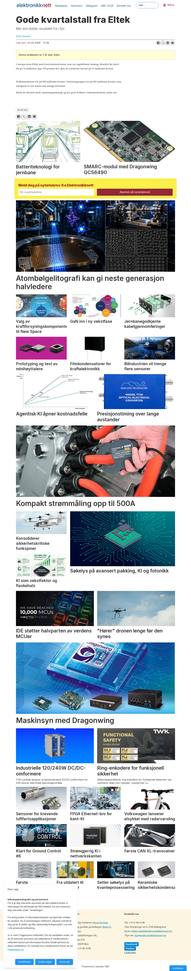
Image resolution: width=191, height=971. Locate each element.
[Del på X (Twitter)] (163, 43)
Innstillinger (178, 968)
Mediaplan (61, 5)
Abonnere (77, 5)
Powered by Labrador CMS (95, 966)
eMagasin (92, 5)
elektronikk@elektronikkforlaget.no (151, 931)
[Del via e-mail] (172, 43)
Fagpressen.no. (16, 949)
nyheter (22, 110)
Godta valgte (45, 962)
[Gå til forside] (34, 5)
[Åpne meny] (164, 5)
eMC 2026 (107, 5)
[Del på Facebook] (158, 43)
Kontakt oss (124, 5)
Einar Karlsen (100, 922)
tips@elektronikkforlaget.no (150, 935)
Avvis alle (65, 962)
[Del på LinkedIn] (167, 43)
